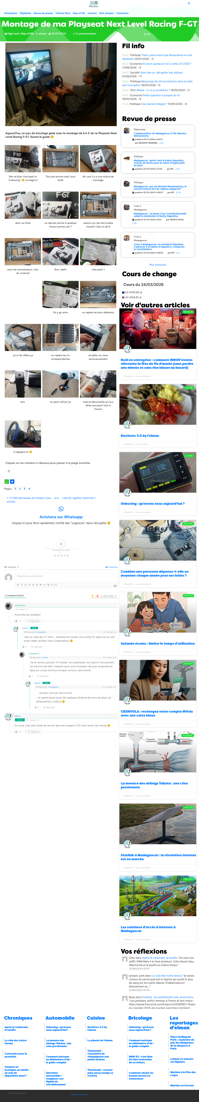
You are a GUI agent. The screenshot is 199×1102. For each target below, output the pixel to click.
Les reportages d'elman (184, 1023)
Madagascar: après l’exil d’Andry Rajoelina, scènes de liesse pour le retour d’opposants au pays (159, 163)
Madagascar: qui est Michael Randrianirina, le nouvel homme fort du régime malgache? (160, 187)
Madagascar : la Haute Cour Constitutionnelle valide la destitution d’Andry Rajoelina (160, 214)
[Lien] (48, 584)
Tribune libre (63, 13)
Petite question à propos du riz (161, 95)
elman (25, 628)
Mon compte (106, 13)
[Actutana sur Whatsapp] (61, 509)
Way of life (79, 13)
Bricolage (140, 1018)
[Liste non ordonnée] (37, 584)
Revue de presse (43, 13)
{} (52, 585)
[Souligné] (25, 584)
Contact (92, 13)
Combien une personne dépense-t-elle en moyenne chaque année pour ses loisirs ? (155, 573)
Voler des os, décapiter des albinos (161, 72)
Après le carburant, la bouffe (159, 957)
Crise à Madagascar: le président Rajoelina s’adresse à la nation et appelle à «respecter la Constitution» (159, 247)
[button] (157, 265)
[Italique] (22, 584)
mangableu (41, 632)
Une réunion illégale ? (154, 104)
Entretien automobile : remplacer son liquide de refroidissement (56, 1078)
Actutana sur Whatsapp (61, 517)
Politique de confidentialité (79, 1094)
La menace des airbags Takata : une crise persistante (58, 1043)
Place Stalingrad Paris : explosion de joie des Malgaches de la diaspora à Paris (182, 1042)
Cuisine (96, 1018)
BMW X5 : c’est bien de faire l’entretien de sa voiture (140, 1059)
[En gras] (18, 584)
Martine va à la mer (182, 1085)
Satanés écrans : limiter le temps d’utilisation (158, 643)
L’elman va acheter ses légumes (181, 1060)
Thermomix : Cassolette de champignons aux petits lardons (98, 1055)
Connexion (122, 13)
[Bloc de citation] (41, 584)
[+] (55, 585)
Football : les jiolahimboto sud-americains (167, 997)
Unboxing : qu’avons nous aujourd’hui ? (153, 504)
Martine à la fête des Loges (183, 1074)
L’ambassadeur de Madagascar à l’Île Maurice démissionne (160, 134)
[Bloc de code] (44, 584)
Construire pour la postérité (16, 1055)
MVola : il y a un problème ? (153, 90)
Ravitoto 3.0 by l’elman (140, 436)
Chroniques (10, 13)
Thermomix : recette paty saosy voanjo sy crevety (100, 1072)
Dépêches (25, 13)
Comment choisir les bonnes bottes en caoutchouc (141, 1075)
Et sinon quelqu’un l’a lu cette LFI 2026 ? (167, 63)
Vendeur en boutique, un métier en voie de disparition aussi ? (17, 1071)
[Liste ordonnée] (33, 584)
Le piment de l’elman (99, 1040)
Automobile (60, 1018)
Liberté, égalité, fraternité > (79, 498)
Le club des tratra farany (167, 975)
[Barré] (29, 584)
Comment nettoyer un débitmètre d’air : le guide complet (58, 1059)
